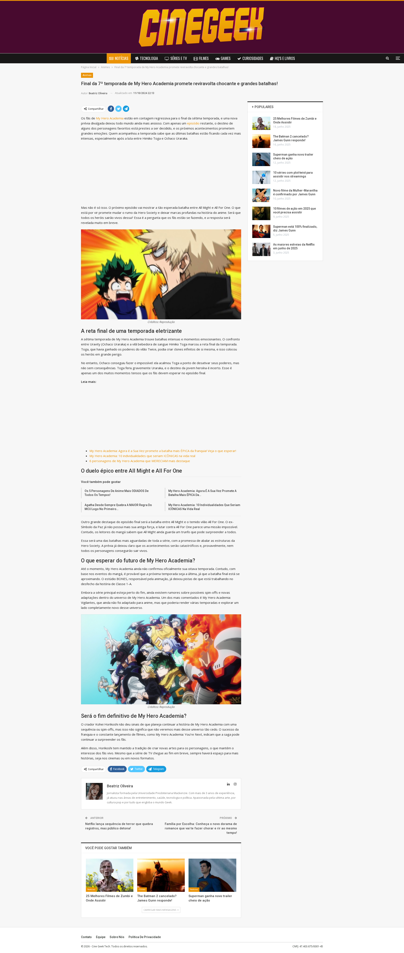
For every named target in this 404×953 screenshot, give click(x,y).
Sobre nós (117, 937)
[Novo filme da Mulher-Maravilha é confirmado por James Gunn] (261, 195)
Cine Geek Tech (101, 946)
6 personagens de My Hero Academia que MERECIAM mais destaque (139, 461)
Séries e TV (178, 58)
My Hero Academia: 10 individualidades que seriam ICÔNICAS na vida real (142, 456)
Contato (86, 937)
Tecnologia (149, 58)
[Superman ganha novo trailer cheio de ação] (212, 875)
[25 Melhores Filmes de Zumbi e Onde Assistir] (109, 875)
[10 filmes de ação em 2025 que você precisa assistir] (261, 213)
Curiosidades (252, 58)
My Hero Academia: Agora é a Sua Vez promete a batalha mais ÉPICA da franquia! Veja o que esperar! (162, 451)
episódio (193, 123)
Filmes (204, 58)
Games (226, 58)
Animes (87, 75)
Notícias (121, 58)
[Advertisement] (161, 173)
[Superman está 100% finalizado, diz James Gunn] (261, 231)
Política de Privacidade (145, 937)
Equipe (100, 937)
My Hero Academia (110, 118)
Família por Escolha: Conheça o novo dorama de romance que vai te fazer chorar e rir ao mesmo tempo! (201, 828)
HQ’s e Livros (285, 58)
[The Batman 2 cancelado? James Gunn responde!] (161, 875)
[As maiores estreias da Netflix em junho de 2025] (261, 249)
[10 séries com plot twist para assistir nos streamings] (261, 177)
